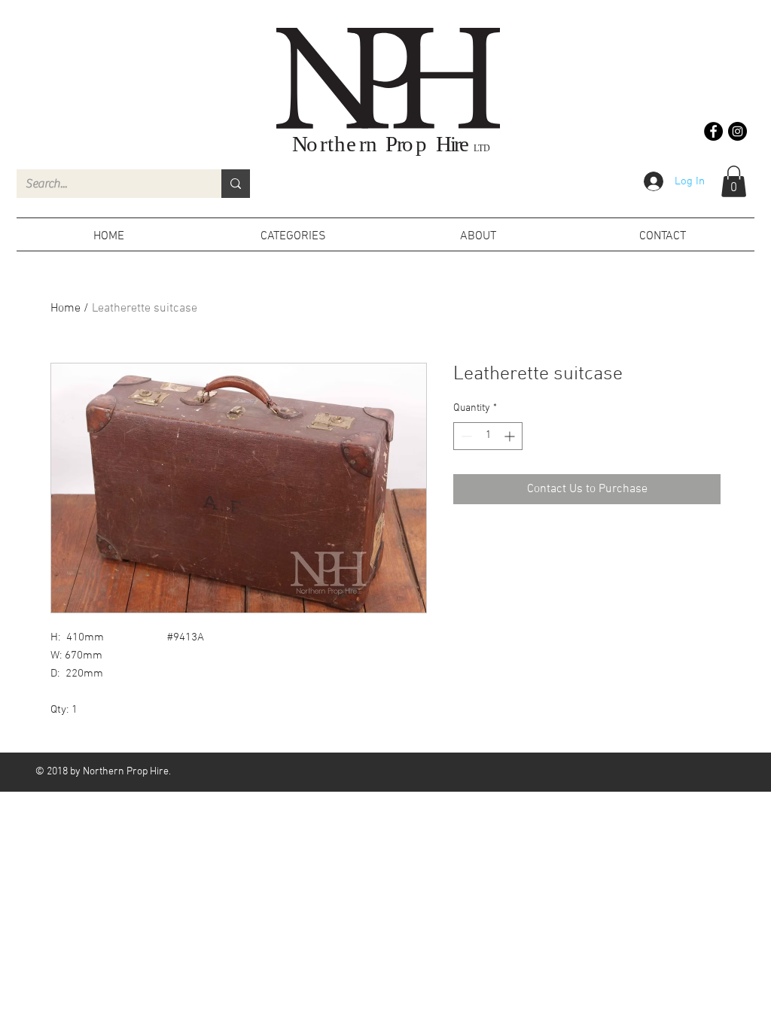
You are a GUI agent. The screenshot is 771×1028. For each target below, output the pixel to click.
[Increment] (510, 436)
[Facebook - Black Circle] (713, 131)
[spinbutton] (487, 436)
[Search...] (235, 183)
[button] (734, 181)
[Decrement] (465, 436)
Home (65, 308)
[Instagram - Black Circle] (737, 131)
